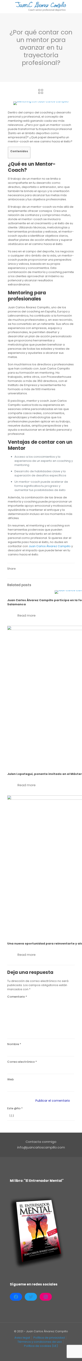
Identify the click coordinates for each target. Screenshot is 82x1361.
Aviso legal (22, 1338)
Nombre (14, 1044)
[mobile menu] (76, 6)
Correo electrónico (22, 1062)
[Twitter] (31, 1297)
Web (10, 1079)
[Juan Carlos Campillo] (41, 6)
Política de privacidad (49, 1338)
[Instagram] (46, 1297)
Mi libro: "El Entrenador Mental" (37, 1180)
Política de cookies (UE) (41, 1346)
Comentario (17, 997)
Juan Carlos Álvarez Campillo (50, 546)
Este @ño (15, 1108)
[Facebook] (16, 1297)
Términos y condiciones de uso (39, 1342)
